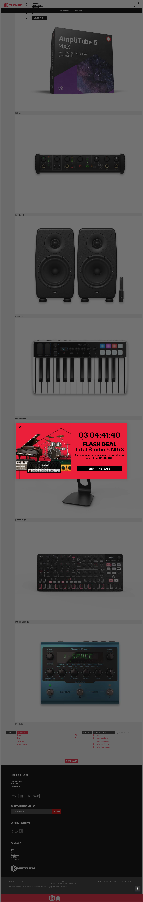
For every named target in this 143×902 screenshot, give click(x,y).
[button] (137, 888)
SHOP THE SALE (99, 468)
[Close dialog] (20, 427)
